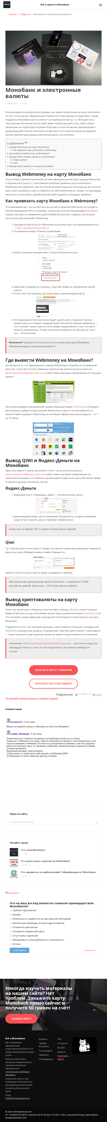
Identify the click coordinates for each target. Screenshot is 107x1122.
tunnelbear (92, 210)
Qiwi (16, 163)
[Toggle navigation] (100, 5)
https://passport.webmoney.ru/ (33, 227)
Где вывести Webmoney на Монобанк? (29, 153)
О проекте (62, 1043)
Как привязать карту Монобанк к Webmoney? (35, 150)
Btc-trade (96, 613)
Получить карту (63, 1057)
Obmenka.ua (80, 406)
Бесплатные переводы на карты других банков (38, 923)
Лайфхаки (44, 1054)
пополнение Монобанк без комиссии (49, 643)
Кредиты (43, 1039)
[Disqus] (53, 751)
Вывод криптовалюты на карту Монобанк (31, 166)
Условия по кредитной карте (28, 931)
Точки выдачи (46, 1050)
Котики (16, 944)
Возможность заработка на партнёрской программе (41, 918)
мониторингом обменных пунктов (24, 372)
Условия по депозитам (24, 927)
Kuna (86, 613)
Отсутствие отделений (25, 935)
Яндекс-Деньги (20, 159)
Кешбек (16, 914)
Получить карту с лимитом (53, 670)
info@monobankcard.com (17, 1098)
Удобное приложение (24, 910)
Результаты (89, 950)
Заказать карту (21, 1018)
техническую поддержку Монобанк (17, 1073)
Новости (61, 1051)
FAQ (59, 1039)
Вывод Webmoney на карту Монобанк (29, 147)
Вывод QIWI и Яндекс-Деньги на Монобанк (32, 156)
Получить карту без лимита (53, 683)
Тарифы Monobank (44, 1045)
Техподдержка (46, 1059)
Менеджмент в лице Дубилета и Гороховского (38, 939)
